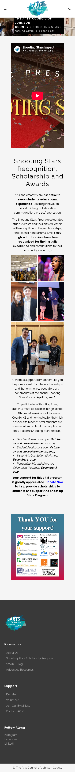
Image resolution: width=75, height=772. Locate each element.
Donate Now (54, 482)
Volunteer (12, 700)
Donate (11, 694)
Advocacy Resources (20, 669)
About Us (12, 652)
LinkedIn (9, 743)
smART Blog (14, 664)
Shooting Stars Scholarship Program (29, 658)
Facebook (10, 739)
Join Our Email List (18, 705)
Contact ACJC (15, 711)
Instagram (10, 735)
